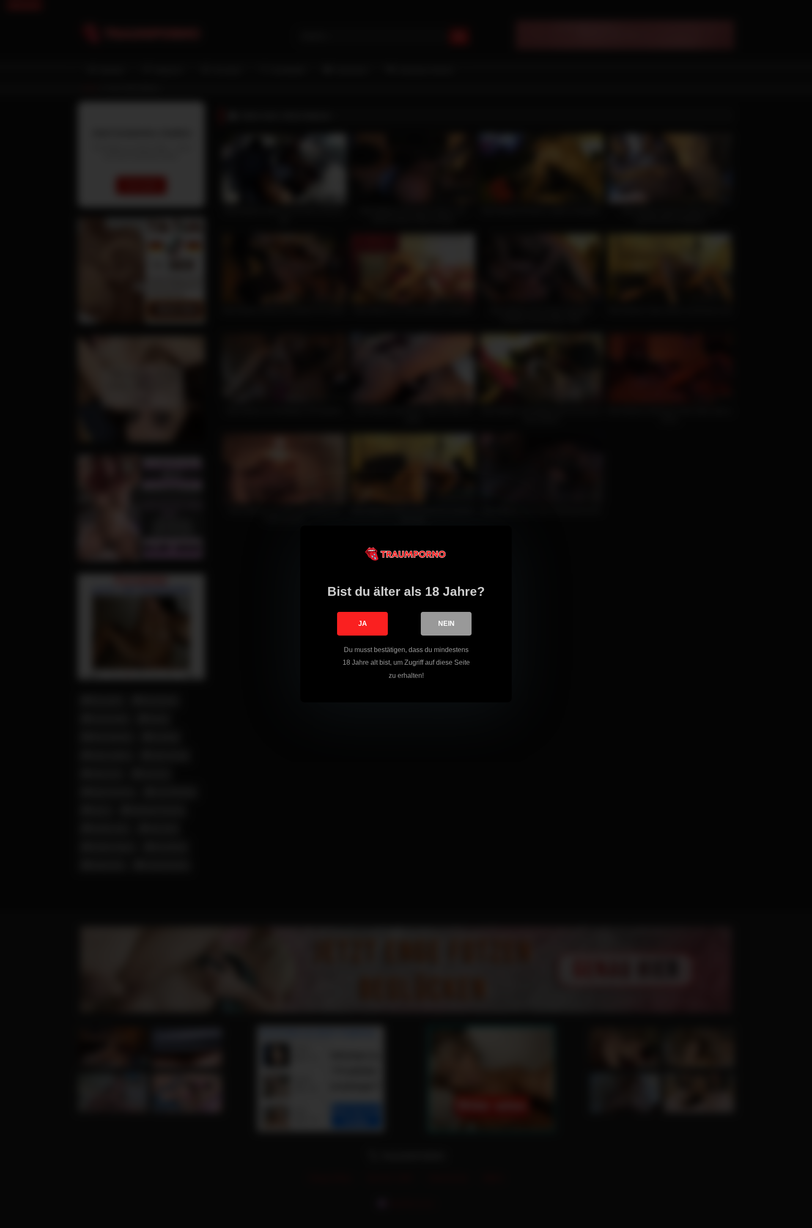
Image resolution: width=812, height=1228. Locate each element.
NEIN (446, 623)
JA (362, 623)
